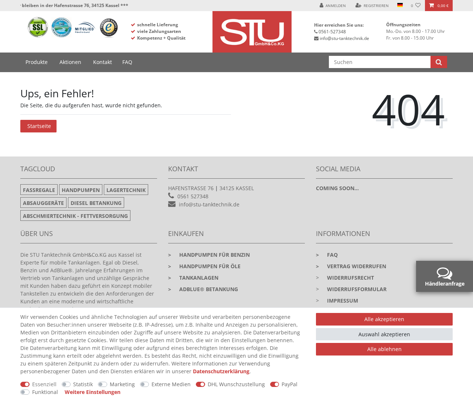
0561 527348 (192, 196)
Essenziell (44, 384)
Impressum (342, 300)
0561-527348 (332, 31)
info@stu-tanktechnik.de (344, 38)
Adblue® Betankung (203, 289)
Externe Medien (171, 384)
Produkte (36, 61)
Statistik (83, 384)
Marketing (122, 384)
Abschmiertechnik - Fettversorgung (75, 215)
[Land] (399, 5)
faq (327, 254)
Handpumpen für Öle (204, 266)
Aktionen (70, 61)
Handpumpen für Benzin (209, 254)
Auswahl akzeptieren (384, 334)
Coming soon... (337, 188)
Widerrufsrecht (350, 277)
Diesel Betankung (96, 202)
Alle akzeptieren (384, 319)
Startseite (39, 125)
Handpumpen (81, 189)
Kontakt (102, 61)
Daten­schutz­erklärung (221, 371)
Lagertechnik (126, 189)
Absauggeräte (43, 202)
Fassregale (39, 189)
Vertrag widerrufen (351, 266)
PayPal (289, 384)
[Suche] (439, 62)
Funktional (45, 391)
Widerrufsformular (357, 289)
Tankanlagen (193, 277)
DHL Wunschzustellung (236, 384)
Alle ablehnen (384, 349)
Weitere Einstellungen (92, 391)
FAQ (127, 61)
